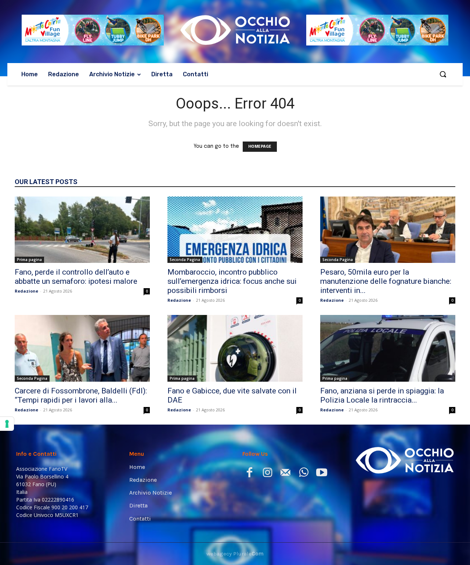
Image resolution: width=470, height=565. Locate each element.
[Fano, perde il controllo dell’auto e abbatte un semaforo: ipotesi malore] (82, 230)
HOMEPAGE (259, 146)
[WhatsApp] (303, 474)
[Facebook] (249, 474)
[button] (443, 74)
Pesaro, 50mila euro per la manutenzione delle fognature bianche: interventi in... (385, 281)
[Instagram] (267, 474)
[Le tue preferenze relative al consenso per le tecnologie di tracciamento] (7, 424)
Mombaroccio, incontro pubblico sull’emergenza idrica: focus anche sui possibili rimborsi (232, 281)
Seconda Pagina (185, 259)
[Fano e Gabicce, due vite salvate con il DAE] (235, 348)
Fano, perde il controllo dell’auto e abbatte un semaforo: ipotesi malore (76, 277)
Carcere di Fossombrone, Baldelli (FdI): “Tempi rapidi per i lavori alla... (81, 395)
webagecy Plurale (235, 553)
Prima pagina (29, 259)
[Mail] (285, 474)
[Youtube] (321, 474)
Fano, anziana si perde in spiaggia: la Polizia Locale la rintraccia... (382, 395)
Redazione (26, 291)
